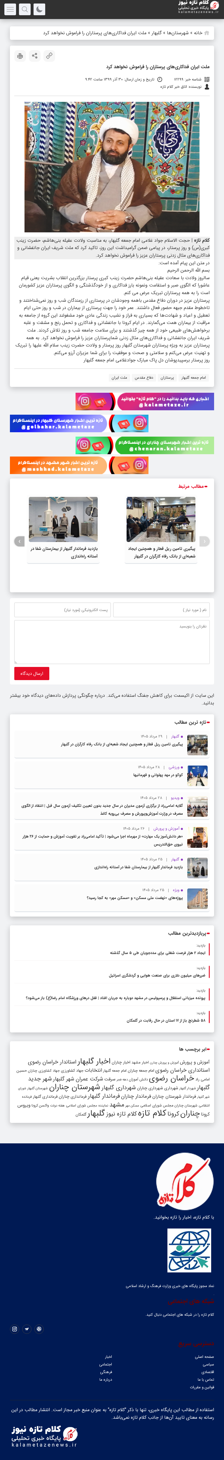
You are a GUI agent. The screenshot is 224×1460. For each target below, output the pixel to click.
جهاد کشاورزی (72, 1071)
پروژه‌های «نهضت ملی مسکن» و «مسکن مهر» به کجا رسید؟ (135, 898)
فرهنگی (106, 1372)
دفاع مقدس (144, 378)
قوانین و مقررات (202, 1387)
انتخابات (93, 1070)
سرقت (110, 1079)
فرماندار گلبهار (104, 1096)
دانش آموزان (138, 1079)
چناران (190, 1113)
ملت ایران (119, 378)
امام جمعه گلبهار (193, 378)
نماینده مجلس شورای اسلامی (87, 1105)
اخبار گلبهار (94, 1061)
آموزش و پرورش (195, 1062)
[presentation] (205, 541)
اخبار (108, 1357)
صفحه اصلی (204, 1357)
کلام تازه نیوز (121, 1114)
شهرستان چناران (74, 1087)
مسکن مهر (132, 1105)
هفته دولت (57, 1105)
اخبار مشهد (140, 1062)
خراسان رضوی (171, 1078)
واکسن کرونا (40, 1105)
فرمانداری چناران (73, 1096)
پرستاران (167, 378)
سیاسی (208, 1364)
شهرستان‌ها (178, 33)
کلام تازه (152, 1113)
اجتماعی (105, 1364)
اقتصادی (208, 1372)
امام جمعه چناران (141, 1071)
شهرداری (171, 1088)
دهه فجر (122, 1079)
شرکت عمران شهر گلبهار (78, 1079)
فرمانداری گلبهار (45, 1097)
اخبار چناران (121, 1062)
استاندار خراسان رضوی (52, 1062)
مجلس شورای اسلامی (156, 1106)
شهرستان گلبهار (37, 1088)
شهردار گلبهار (187, 1088)
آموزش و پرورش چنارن (164, 1062)
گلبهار (157, 33)
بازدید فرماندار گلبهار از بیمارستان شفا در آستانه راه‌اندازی (138, 867)
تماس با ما (206, 1380)
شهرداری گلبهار (119, 1087)
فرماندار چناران (136, 1096)
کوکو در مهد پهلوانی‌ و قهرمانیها (158, 775)
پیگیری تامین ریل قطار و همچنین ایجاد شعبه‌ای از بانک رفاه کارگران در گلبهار (122, 744)
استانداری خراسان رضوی (182, 1070)
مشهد (116, 1105)
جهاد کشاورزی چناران (44, 1071)
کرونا (173, 1114)
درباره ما (105, 1380)
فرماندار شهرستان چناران (174, 1096)
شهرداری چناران (150, 1088)
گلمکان (81, 1114)
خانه (198, 33)
